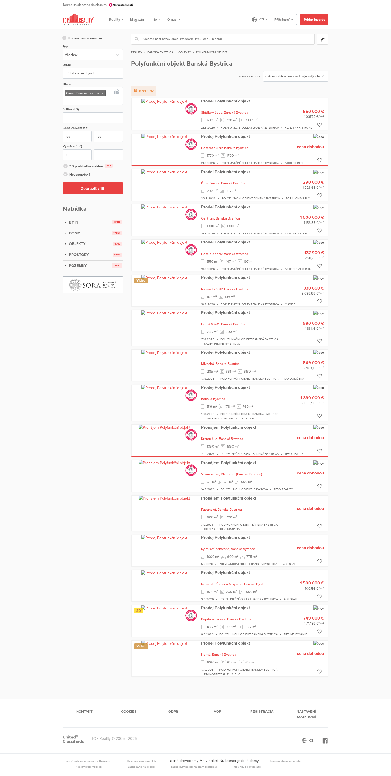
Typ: (66, 46)
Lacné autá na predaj (141, 766)
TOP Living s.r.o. (298, 198)
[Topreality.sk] (78, 19)
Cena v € (75, 128)
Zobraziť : (93, 188)
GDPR (173, 711)
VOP (217, 711)
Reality (114, 19)
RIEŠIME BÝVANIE (295, 634)
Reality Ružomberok (89, 766)
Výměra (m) (72, 146)
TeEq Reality (294, 453)
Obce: (67, 84)
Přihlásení (282, 20)
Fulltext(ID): (71, 109)
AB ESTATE (290, 564)
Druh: (67, 65)
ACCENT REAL (294, 162)
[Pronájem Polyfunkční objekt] (164, 427)
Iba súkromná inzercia (85, 38)
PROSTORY (78, 255)
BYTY (73, 222)
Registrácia (261, 711)
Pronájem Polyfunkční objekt (228, 427)
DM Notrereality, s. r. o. (223, 674)
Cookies (128, 711)
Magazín (137, 19)
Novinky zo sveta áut (247, 766)
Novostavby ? (79, 174)
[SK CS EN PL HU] (257, 19)
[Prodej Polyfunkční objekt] (164, 101)
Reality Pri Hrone (298, 127)
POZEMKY (77, 265)
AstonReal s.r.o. (298, 233)
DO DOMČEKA (294, 378)
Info (154, 19)
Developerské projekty (141, 760)
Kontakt (84, 711)
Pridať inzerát (314, 20)
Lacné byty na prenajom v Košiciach (88, 760)
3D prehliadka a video (90, 166)
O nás (172, 19)
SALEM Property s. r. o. (222, 343)
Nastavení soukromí (306, 714)
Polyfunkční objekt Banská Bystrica (250, 127)
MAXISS (290, 304)
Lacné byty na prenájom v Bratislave (194, 766)
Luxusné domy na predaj (285, 760)
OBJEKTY (76, 244)
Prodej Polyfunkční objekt (225, 100)
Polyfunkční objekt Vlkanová (244, 489)
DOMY (74, 233)
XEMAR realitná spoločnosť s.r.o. (231, 418)
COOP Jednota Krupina (222, 528)
